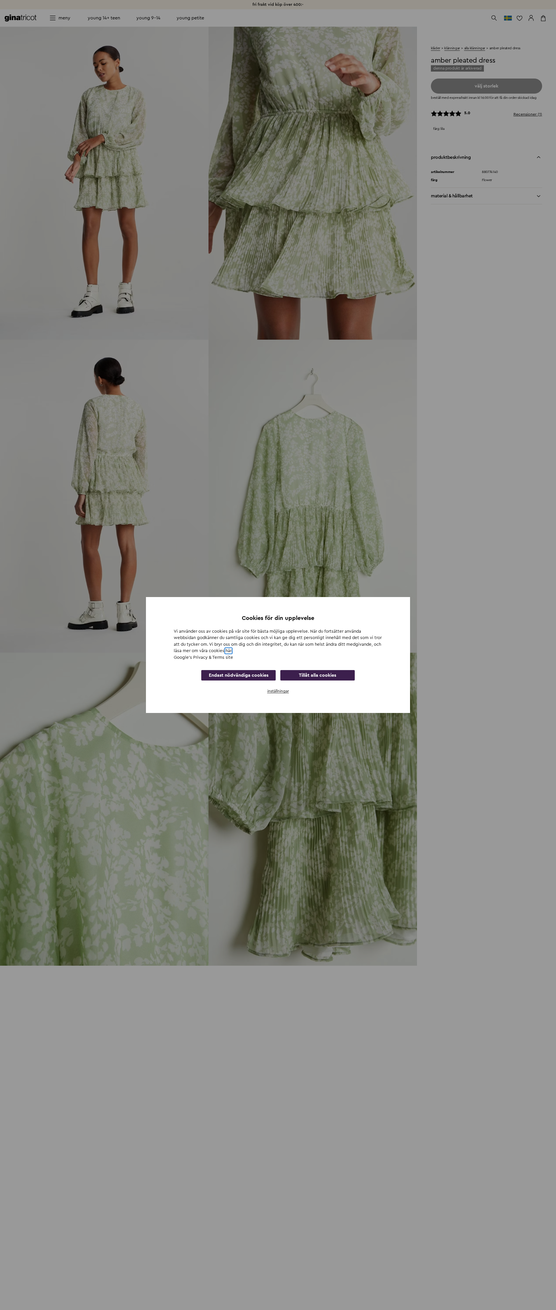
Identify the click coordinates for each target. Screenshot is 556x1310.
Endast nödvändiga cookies (238, 675)
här (228, 651)
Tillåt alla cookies (317, 675)
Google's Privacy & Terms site (203, 657)
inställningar (278, 691)
